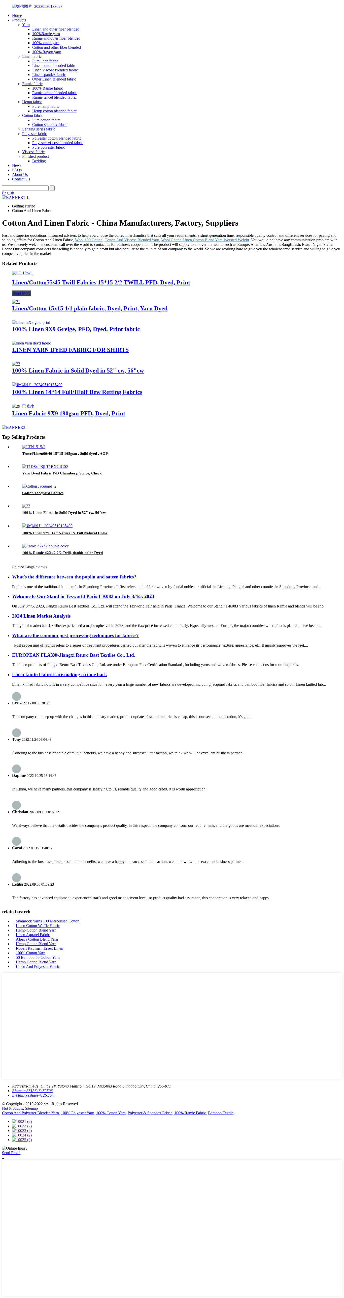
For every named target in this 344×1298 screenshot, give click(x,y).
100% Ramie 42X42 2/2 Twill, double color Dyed (62, 553)
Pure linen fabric (45, 61)
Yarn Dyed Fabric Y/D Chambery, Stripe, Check (61, 473)
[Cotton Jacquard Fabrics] (39, 486)
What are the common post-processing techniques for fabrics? (75, 635)
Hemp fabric (32, 102)
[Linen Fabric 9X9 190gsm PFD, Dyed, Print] (23, 406)
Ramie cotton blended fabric (54, 93)
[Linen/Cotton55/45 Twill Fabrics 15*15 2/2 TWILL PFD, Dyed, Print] (22, 273)
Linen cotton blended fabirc (54, 65)
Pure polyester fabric (48, 147)
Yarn (26, 24)
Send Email (11, 1153)
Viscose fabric (33, 152)
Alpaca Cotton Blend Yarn (37, 939)
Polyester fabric (34, 133)
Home (17, 15)
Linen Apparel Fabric (33, 935)
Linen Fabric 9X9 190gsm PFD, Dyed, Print (68, 413)
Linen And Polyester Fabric (38, 966)
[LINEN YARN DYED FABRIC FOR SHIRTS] (31, 343)
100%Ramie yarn (46, 34)
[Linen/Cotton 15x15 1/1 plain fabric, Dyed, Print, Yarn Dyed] (16, 302)
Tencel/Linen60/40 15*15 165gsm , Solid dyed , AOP (65, 454)
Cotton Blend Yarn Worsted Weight (221, 240)
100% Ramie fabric (47, 88)
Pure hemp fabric (45, 106)
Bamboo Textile (220, 1113)
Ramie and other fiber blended (56, 38)
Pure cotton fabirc (46, 120)
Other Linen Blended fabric (54, 79)
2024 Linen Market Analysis (41, 616)
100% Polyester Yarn (77, 1113)
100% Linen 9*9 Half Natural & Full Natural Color (65, 533)
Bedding (39, 161)
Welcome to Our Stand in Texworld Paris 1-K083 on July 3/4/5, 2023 (83, 596)
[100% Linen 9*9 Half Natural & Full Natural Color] (47, 526)
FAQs (17, 170)
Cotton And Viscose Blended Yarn (132, 240)
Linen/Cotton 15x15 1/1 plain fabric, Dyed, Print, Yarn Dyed (89, 308)
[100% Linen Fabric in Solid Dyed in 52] (16, 364)
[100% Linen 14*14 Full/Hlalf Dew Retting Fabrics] (37, 385)
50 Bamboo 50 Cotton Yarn (38, 957)
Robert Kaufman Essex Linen (39, 948)
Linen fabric (32, 56)
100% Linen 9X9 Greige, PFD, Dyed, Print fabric (76, 329)
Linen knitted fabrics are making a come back (59, 674)
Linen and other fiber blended (55, 29)
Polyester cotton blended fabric (56, 138)
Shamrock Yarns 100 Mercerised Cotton (47, 921)
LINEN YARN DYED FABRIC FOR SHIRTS (70, 350)
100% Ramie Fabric (190, 1113)
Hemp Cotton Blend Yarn (36, 930)
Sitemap (31, 1108)
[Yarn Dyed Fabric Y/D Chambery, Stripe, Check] (45, 466)
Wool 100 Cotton (88, 240)
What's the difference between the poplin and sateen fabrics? (74, 576)
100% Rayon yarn (46, 52)
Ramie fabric (32, 84)
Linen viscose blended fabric (55, 70)
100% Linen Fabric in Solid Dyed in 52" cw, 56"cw (78, 370)
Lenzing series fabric (38, 129)
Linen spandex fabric (49, 74)
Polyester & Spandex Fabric (150, 1113)
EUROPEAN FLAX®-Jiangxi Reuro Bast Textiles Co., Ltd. (73, 655)
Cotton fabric (32, 115)
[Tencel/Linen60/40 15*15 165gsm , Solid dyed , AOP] (33, 447)
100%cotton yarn (45, 43)
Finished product (35, 156)
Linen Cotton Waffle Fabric (38, 925)
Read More (21, 293)
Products (19, 20)
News (16, 165)
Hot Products (12, 1108)
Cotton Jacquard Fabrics (42, 493)
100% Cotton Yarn (30, 953)
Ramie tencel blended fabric (54, 97)
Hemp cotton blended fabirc (54, 111)
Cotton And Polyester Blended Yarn (30, 1113)
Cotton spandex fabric (49, 124)
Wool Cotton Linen (176, 240)
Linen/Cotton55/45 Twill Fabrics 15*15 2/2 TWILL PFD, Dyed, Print (101, 282)
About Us (20, 174)
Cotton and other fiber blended (56, 47)
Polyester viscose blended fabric (57, 143)
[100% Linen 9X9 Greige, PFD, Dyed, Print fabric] (31, 322)
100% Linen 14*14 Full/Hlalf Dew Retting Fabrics (77, 392)
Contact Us (21, 179)
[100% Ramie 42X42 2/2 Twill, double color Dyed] (45, 546)
